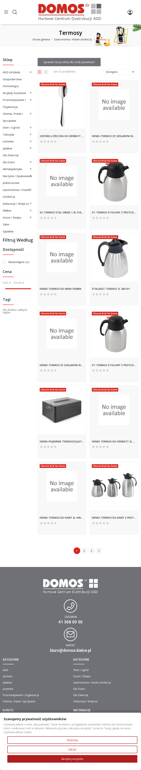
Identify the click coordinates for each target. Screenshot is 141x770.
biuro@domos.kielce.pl (70, 650)
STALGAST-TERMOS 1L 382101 (111, 288)
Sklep (7, 60)
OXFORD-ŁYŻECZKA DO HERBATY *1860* (62, 136)
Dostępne (120, 72)
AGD (5, 670)
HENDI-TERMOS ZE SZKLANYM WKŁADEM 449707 (114, 136)
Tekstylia (8, 134)
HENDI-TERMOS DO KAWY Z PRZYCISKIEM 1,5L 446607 (114, 517)
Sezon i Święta (12, 217)
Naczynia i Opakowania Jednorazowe (17, 179)
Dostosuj (72, 740)
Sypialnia (8, 231)
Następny (99, 550)
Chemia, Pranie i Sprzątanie (13, 117)
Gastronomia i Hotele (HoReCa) (16, 193)
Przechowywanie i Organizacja (14, 103)
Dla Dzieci (9, 162)
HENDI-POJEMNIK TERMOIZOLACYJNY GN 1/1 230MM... (62, 441)
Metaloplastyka (12, 169)
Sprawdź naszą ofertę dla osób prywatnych (69, 62)
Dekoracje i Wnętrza (16, 203)
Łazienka (8, 141)
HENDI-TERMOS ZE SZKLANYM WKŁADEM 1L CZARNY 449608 (62, 365)
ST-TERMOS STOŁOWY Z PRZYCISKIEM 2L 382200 (114, 365)
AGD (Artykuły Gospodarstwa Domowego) (12, 79)
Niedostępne (18, 262)
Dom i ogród (11, 127)
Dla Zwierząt (11, 155)
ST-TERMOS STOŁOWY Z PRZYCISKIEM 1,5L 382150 (114, 212)
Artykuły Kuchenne (14, 93)
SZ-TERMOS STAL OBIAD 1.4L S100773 (62, 212)
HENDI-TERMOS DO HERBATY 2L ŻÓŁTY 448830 (114, 441)
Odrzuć (72, 749)
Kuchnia (7, 676)
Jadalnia (7, 148)
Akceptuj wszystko (72, 759)
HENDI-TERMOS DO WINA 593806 (60, 288)
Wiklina (7, 210)
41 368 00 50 (70, 622)
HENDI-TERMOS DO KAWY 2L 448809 (62, 517)
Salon (6, 224)
